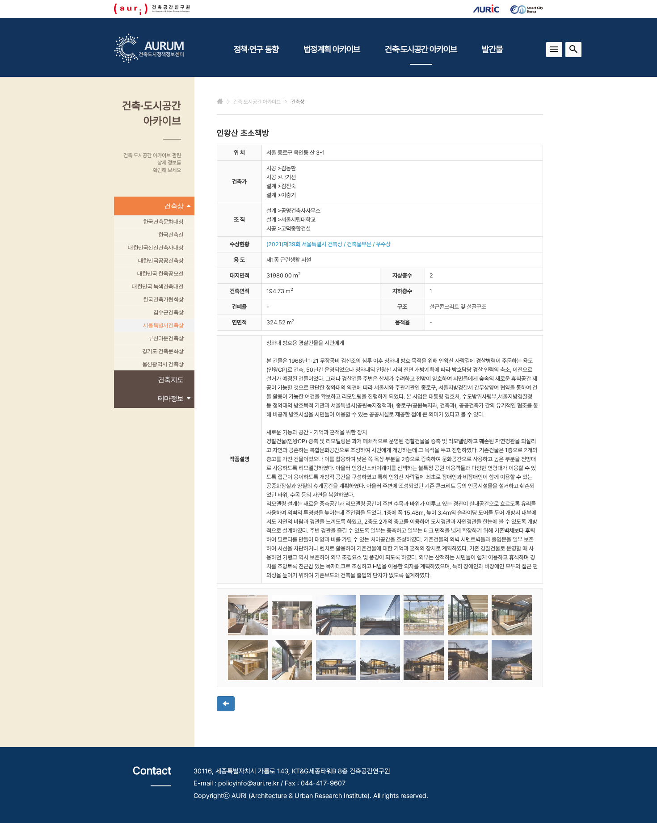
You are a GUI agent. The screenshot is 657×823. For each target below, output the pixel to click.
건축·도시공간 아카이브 (421, 49)
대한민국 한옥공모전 (160, 273)
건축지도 (170, 379)
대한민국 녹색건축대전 (157, 286)
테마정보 (170, 398)
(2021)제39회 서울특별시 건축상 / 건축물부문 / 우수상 (328, 244)
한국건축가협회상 (163, 299)
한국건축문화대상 (163, 221)
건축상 (173, 206)
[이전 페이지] (226, 703)
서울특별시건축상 (163, 325)
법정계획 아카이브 (331, 49)
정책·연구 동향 (256, 49)
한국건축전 (170, 234)
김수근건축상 (168, 312)
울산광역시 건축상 (162, 364)
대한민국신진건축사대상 (155, 247)
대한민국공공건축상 (160, 260)
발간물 (492, 49)
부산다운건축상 (165, 338)
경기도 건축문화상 (162, 351)
